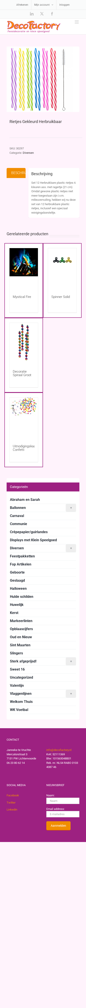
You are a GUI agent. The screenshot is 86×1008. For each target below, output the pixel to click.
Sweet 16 (17, 669)
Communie (18, 524)
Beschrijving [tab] (18, 173)
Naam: (50, 795)
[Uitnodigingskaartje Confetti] (23, 417)
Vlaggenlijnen (41, 694)
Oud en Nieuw (21, 637)
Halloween (18, 588)
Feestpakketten (22, 556)
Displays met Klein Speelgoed (33, 540)
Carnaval (17, 516)
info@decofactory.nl (58, 750)
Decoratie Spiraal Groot (22, 373)
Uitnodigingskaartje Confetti (26, 448)
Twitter (11, 802)
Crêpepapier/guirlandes (29, 532)
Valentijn (17, 685)
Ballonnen (41, 508)
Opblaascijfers (21, 629)
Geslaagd (17, 580)
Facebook (13, 795)
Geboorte (17, 572)
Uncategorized (21, 677)
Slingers (16, 653)
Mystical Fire (22, 297)
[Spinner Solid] (62, 267)
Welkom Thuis (21, 702)
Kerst (14, 613)
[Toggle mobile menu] (77, 22)
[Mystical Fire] (23, 267)
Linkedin (12, 809)
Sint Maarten (20, 645)
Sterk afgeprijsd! (41, 661)
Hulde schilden (21, 597)
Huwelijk (17, 605)
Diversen (28, 152)
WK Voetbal (19, 710)
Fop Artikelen (20, 564)
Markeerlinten (21, 621)
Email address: (55, 809)
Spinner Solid (60, 297)
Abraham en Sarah (25, 500)
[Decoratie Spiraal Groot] (23, 342)
